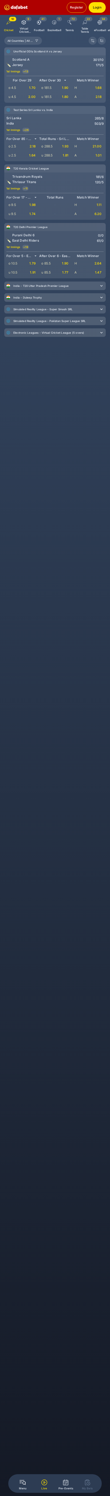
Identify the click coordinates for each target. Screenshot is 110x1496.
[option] (24, 24)
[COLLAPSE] (102, 41)
